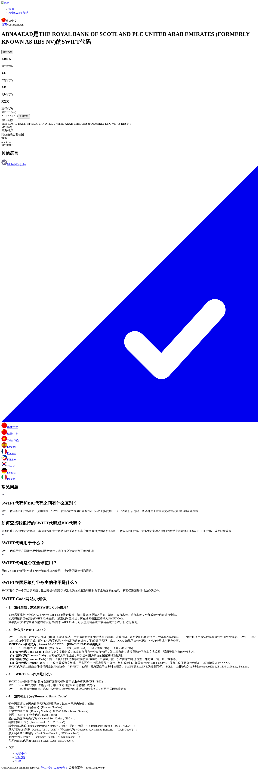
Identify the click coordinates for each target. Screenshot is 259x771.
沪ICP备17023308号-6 (54, 767)
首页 (11, 9)
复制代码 (7, 51)
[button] (129, 499)
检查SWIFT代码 (18, 12)
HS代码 (20, 757)
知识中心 (21, 753)
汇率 (18, 761)
